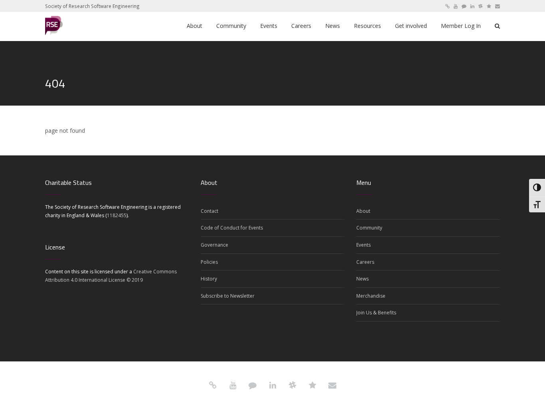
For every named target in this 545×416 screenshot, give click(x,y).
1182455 (116, 215)
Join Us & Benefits (376, 312)
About (363, 211)
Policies (209, 262)
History (209, 278)
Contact (209, 211)
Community (369, 227)
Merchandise (370, 295)
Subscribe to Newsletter (228, 295)
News (362, 278)
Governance (214, 244)
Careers (365, 262)
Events (363, 244)
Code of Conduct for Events (232, 227)
